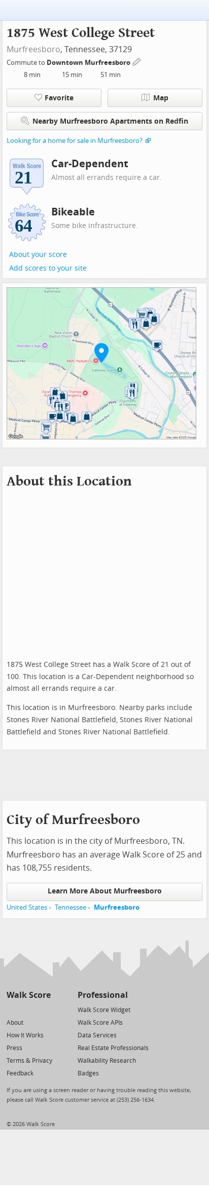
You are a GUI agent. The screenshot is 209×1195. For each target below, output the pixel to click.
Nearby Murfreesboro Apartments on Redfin (110, 121)
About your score (38, 254)
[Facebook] (28, 1009)
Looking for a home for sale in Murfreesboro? (75, 140)
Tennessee (70, 907)
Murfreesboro (33, 49)
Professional (103, 995)
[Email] (44, 1009)
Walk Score (29, 995)
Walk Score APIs (100, 1022)
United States (27, 907)
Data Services (97, 1035)
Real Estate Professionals (113, 1048)
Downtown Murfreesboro (89, 62)
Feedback (20, 1073)
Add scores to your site (48, 268)
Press (14, 1048)
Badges (88, 1073)
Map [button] (160, 98)
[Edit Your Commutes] (137, 61)
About (15, 1022)
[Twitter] (12, 1009)
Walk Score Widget (104, 1010)
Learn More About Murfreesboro (105, 891)
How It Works (25, 1035)
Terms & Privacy (29, 1060)
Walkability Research (107, 1060)
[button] (101, 352)
